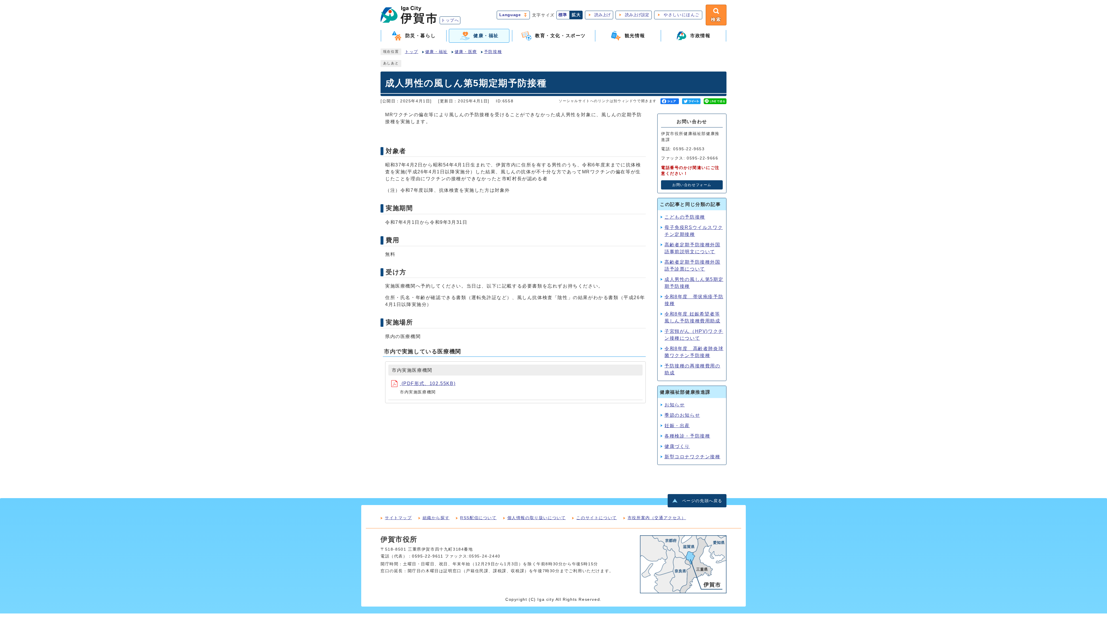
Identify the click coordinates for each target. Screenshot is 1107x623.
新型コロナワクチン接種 (692, 456)
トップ (411, 52)
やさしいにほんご (682, 15)
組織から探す (436, 517)
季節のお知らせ (682, 415)
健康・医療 (466, 52)
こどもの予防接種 (684, 217)
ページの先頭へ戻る (702, 501)
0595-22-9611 (427, 556)
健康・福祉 (436, 52)
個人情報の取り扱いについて (536, 517)
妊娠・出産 (677, 425)
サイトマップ (398, 517)
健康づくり (677, 446)
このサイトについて (596, 517)
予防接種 (493, 52)
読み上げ (602, 15)
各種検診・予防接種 (687, 436)
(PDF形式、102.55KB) (427, 383)
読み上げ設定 (637, 15)
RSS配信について (478, 517)
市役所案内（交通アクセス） (657, 517)
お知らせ (674, 404)
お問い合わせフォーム (691, 185)
